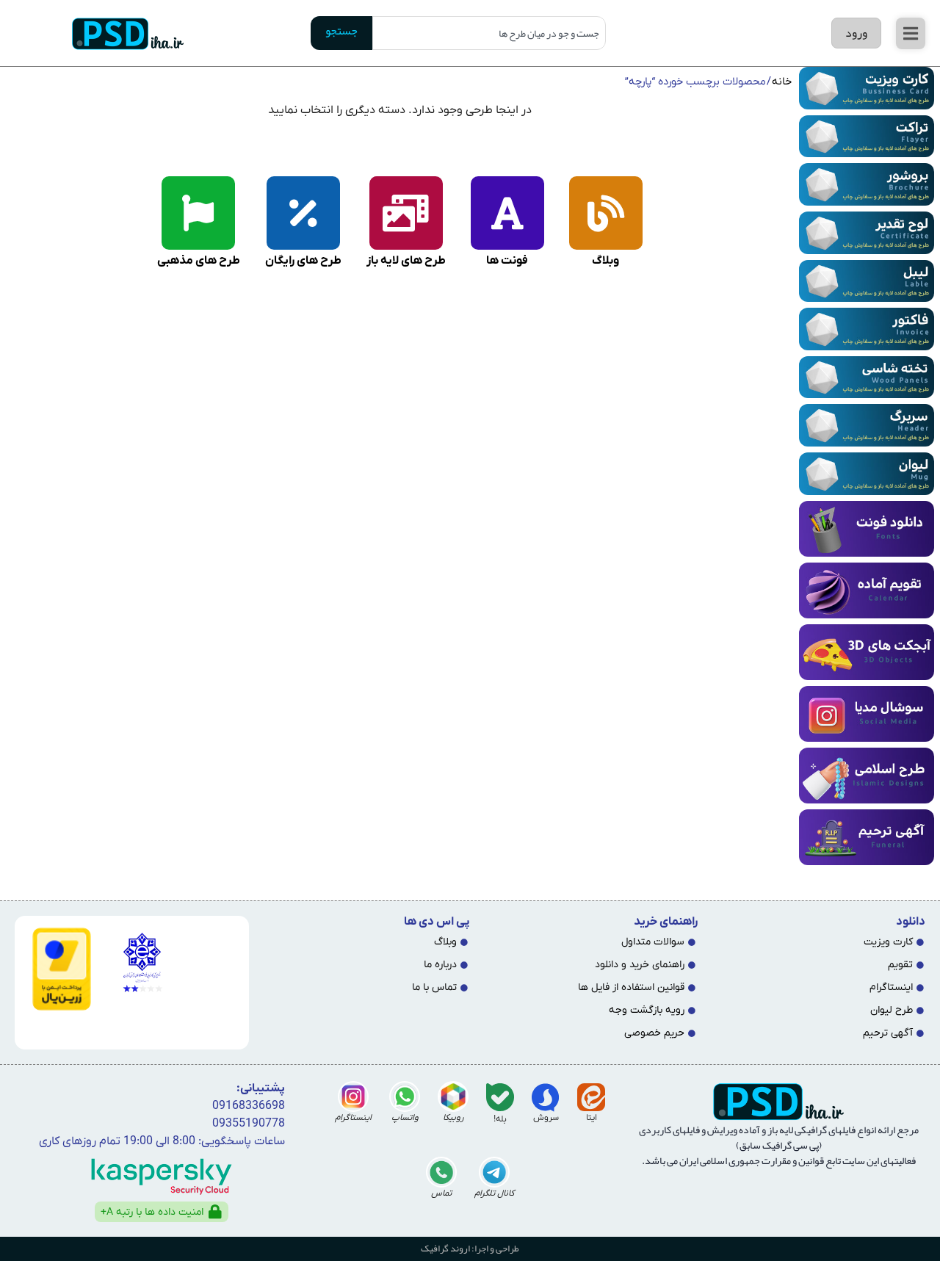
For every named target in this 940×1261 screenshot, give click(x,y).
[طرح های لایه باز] (406, 213)
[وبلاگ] (606, 213)
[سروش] (546, 1097)
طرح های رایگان (303, 260)
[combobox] (489, 33)
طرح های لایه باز (406, 260)
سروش (546, 1118)
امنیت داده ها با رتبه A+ (152, 1212)
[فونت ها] (507, 213)
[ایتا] (591, 1097)
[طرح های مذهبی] (198, 213)
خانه (782, 82)
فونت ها (507, 260)
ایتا (591, 1118)
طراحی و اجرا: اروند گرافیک (470, 1248)
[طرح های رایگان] (303, 213)
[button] (910, 33)
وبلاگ (605, 260)
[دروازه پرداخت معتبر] (58, 969)
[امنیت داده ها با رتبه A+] (215, 1211)
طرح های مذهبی (198, 260)
